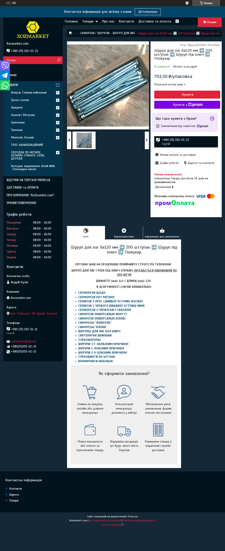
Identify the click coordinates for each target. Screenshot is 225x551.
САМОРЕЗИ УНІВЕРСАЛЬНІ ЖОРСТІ (102, 314)
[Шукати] (59, 60)
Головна (71, 21)
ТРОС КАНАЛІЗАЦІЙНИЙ (27, 145)
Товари (87, 21)
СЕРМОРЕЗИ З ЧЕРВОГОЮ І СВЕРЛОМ (104, 310)
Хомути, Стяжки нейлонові (29, 92)
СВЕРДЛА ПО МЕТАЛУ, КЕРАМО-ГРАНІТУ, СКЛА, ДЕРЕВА (28, 155)
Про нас (108, 21)
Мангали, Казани (22, 137)
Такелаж (17, 130)
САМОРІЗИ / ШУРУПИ (94, 33)
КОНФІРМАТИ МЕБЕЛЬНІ (95, 361)
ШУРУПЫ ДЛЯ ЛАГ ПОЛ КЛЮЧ (99, 331)
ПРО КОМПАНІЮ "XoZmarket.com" (30, 195)
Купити (188, 94)
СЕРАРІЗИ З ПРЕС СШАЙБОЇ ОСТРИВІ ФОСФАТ (110, 301)
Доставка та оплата (154, 21)
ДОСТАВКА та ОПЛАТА (23, 187)
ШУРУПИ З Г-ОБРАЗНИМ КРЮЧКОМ (103, 344)
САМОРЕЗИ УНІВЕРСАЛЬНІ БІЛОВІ (101, 318)
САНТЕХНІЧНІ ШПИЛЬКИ (95, 335)
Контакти (126, 21)
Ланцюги (16, 107)
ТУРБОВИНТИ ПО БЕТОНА (96, 357)
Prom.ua (133, 516)
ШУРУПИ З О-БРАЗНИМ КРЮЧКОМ (102, 352)
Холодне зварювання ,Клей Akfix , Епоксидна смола (33, 167)
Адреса (14, 494)
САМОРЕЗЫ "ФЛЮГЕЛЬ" (94, 323)
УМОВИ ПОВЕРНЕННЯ (21, 203)
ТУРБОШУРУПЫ (89, 340)
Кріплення (18, 122)
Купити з (180, 105)
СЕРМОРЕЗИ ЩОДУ (91, 293)
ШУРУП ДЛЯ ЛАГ (123, 33)
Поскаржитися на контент (105, 520)
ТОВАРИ (12, 85)
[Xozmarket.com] (33, 29)
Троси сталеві (20, 100)
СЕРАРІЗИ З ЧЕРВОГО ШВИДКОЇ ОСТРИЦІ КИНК (111, 306)
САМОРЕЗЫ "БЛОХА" (92, 327)
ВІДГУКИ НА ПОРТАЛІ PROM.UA (28, 180)
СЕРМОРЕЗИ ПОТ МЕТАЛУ (96, 297)
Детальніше (147, 11)
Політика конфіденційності (139, 520)
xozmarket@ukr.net (23, 341)
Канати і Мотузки (23, 115)
